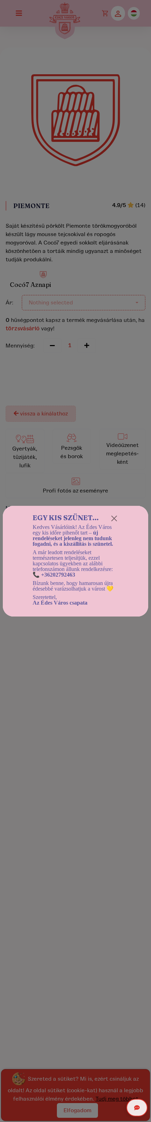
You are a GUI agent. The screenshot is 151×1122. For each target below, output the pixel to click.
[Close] (114, 518)
